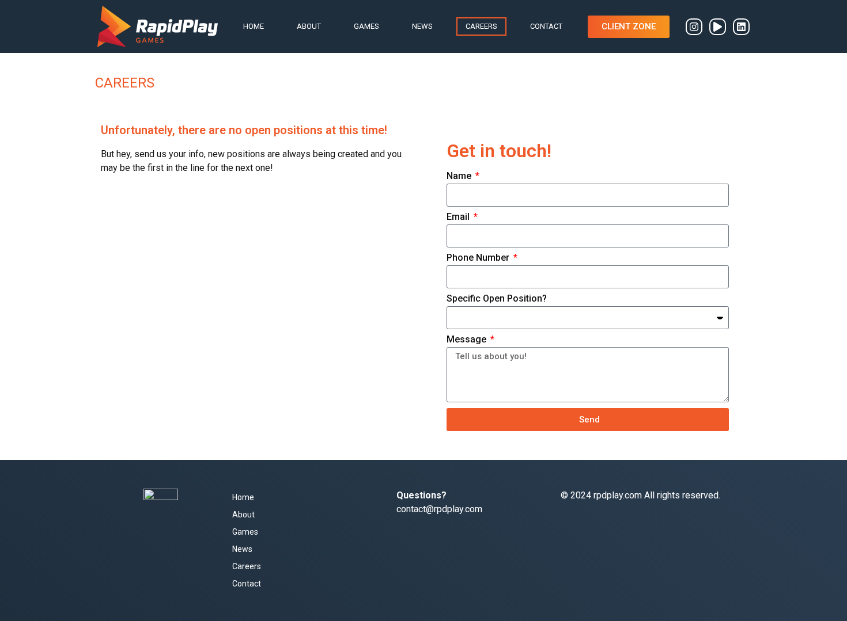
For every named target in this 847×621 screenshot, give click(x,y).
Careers (481, 26)
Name (460, 176)
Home (253, 26)
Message (468, 340)
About (309, 26)
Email (459, 217)
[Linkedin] (741, 26)
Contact (546, 26)
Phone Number (479, 258)
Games (366, 26)
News (422, 26)
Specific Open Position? (497, 299)
